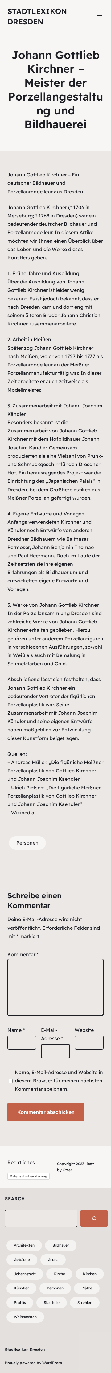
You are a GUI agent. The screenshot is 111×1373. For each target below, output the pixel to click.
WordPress (52, 1362)
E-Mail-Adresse (52, 1034)
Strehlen (84, 1302)
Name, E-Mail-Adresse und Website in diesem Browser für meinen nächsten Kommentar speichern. (59, 1080)
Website (84, 1030)
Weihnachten (25, 1316)
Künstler (21, 1288)
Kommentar (23, 954)
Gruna (53, 1259)
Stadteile (52, 1302)
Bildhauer (60, 1245)
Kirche (59, 1274)
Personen (27, 843)
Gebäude (22, 1259)
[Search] (94, 1218)
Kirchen (90, 1274)
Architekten (24, 1245)
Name (16, 1030)
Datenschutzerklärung (28, 1176)
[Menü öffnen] (100, 16)
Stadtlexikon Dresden (25, 1349)
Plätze (86, 1288)
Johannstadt (25, 1274)
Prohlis (20, 1302)
